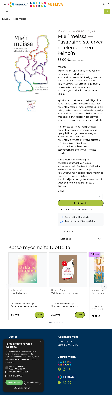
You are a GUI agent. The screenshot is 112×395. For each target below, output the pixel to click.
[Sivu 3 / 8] (54, 322)
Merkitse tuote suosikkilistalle (77, 209)
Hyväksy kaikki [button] (14, 382)
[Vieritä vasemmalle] (8, 286)
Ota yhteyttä (65, 341)
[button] (23, 388)
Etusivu (6, 19)
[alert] (23, 365)
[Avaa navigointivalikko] (5, 4)
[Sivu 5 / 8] (57, 322)
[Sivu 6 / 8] (59, 322)
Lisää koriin (80, 203)
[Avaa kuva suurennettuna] (31, 62)
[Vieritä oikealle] (104, 286)
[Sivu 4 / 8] (56, 322)
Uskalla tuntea (19, 293)
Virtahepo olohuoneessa (64, 293)
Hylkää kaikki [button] (33, 382)
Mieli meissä (19, 19)
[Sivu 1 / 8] (50, 322)
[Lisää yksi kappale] (99, 196)
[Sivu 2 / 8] (52, 322)
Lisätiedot (65, 239)
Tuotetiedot (67, 231)
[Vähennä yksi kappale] (60, 196)
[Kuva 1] (31, 105)
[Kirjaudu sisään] (104, 4)
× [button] (41, 342)
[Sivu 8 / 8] (62, 322)
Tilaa (39, 314)
